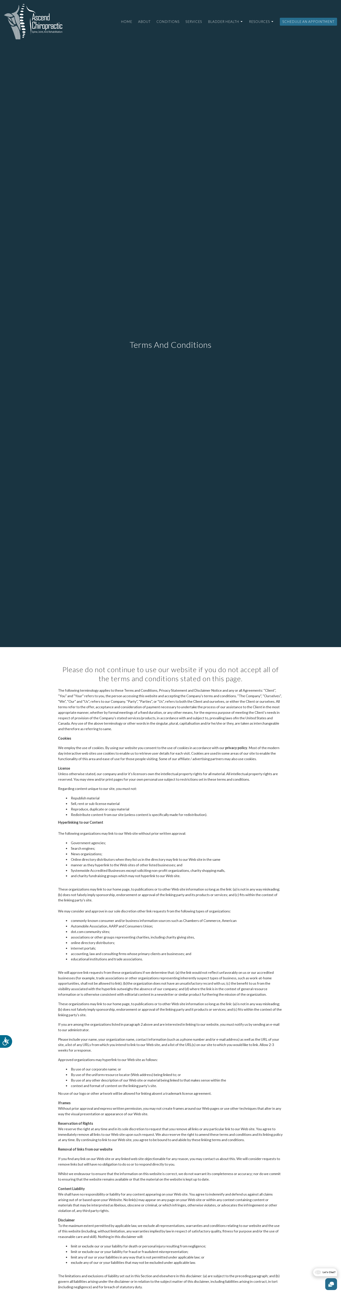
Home (126, 22)
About (144, 22)
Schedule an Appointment (308, 22)
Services (193, 22)
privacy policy (236, 748)
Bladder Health (223, 22)
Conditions (168, 22)
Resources (259, 22)
